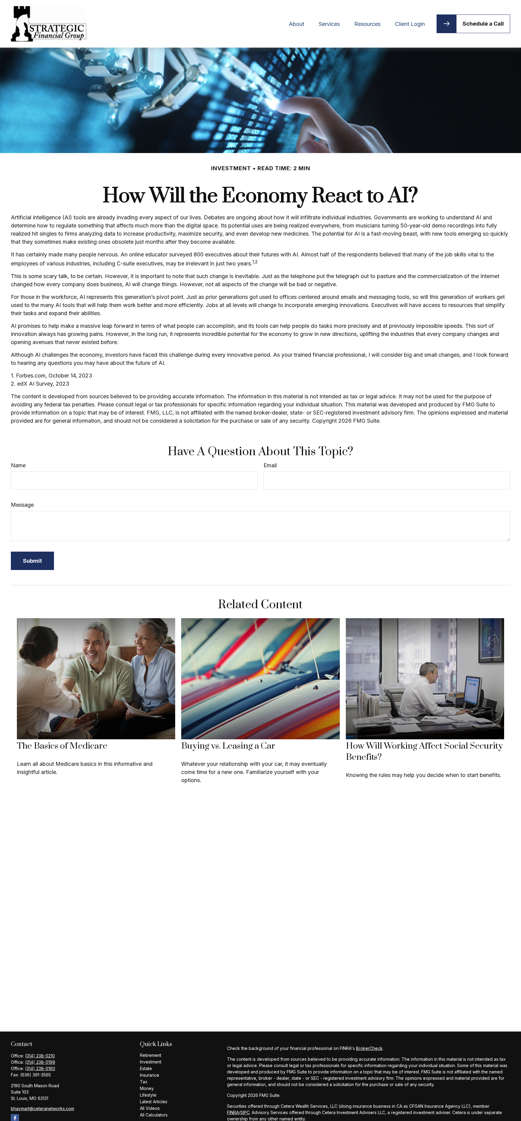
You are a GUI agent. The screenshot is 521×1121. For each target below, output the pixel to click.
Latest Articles (153, 1101)
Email (270, 465)
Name (18, 465)
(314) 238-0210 (40, 1055)
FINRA (233, 1112)
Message (22, 505)
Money (147, 1088)
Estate (146, 1068)
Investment (150, 1061)
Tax (143, 1081)
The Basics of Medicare (62, 746)
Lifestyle (148, 1095)
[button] (296, 23)
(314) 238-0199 (40, 1062)
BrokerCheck (369, 1048)
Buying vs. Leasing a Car (228, 746)
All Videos (150, 1108)
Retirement (150, 1055)
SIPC (245, 1112)
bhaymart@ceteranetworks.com (42, 1108)
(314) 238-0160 (40, 1068)
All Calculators (154, 1114)
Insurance (149, 1075)
